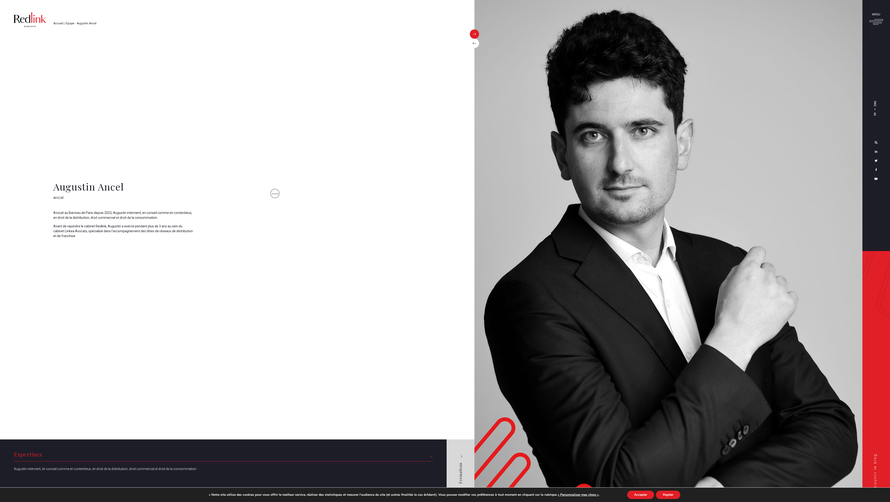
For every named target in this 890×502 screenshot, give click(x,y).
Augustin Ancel (86, 23)
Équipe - (71, 23)
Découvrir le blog (875, 473)
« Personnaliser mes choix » (578, 495)
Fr (875, 114)
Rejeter (668, 494)
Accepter (640, 494)
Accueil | (58, 23)
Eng (875, 103)
